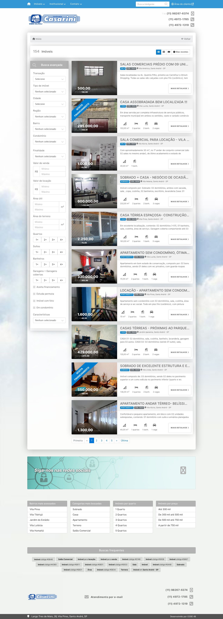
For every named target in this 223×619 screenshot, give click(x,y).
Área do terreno (41, 216)
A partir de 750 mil (168, 525)
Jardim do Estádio (39, 519)
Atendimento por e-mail (106, 597)
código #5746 (131, 559)
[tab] (49, 65)
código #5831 (73, 570)
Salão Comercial (82, 530)
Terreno (77, 525)
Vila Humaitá (37, 530)
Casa (75, 514)
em (145, 570)
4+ (61, 239)
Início (38, 38)
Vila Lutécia (36, 525)
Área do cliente (182, 4)
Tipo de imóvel (41, 85)
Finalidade (38, 150)
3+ (53, 239)
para (86, 559)
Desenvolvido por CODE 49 (183, 616)
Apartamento (80, 519)
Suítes (36, 246)
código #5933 (118, 564)
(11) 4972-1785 (179, 19)
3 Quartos (121, 519)
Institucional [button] (56, 3)
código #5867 (179, 559)
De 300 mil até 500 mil (170, 514)
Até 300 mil (164, 509)
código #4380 (47, 564)
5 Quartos (121, 530)
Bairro (36, 123)
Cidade (37, 98)
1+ (37, 239)
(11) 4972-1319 (179, 25)
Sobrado (77, 509)
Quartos (37, 233)
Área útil (37, 198)
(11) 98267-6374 (178, 13)
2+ (45, 239)
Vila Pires (35, 509)
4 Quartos (121, 525)
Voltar (187, 38)
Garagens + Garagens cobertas (45, 273)
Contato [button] (74, 3)
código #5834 (106, 570)
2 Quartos (121, 514)
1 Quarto (120, 509)
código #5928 (155, 559)
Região (37, 110)
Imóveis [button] (38, 3)
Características (41, 314)
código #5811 (71, 564)
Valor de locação (42, 180)
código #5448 (162, 564)
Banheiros (38, 258)
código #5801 (94, 564)
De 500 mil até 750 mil (170, 519)
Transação (39, 73)
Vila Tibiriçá (36, 514)
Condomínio (39, 135)
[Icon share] (183, 470)
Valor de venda (41, 163)
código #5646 (43, 559)
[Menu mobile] (28, 4)
